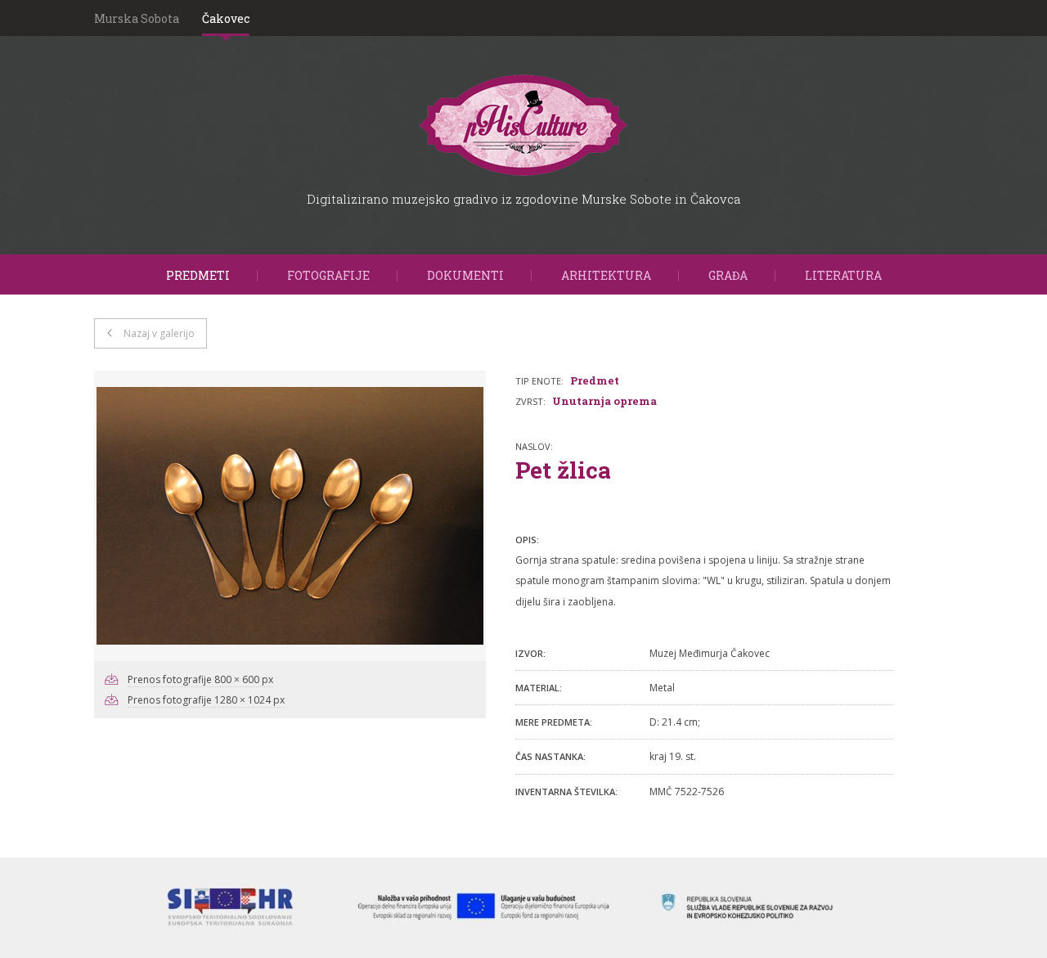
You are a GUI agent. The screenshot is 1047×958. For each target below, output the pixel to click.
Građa (728, 275)
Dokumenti (465, 275)
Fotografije (328, 275)
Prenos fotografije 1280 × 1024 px (206, 700)
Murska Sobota (136, 18)
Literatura (843, 275)
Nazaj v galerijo (159, 333)
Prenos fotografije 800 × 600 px (200, 679)
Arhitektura (606, 275)
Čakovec (225, 18)
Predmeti (198, 275)
